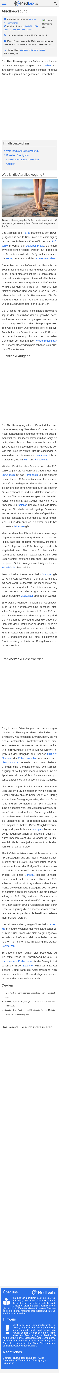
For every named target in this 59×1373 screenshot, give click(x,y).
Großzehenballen (45, 258)
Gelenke (22, 505)
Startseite (24, 50)
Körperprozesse (38, 50)
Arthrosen (19, 526)
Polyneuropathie (27, 758)
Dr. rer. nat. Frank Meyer (21, 30)
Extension (28, 965)
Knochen (42, 455)
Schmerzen (8, 946)
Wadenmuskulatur (46, 340)
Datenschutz (9, 1360)
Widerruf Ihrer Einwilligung (30, 1360)
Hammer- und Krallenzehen (17, 961)
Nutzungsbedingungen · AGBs (28, 1358)
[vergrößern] (56, 220)
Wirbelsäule (8, 567)
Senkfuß (29, 874)
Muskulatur (26, 595)
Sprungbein (8, 474)
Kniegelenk (41, 459)
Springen (47, 574)
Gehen (48, 65)
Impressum (8, 1363)
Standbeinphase (35, 245)
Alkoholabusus (10, 762)
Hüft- (26, 459)
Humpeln (38, 829)
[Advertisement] (29, 108)
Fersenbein (31, 474)
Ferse (9, 258)
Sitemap (7, 1358)
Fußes (26, 232)
